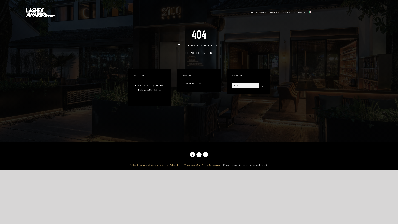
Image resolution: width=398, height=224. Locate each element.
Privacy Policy (230, 165)
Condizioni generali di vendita (253, 165)
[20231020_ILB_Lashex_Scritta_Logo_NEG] (41, 7)
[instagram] (136, 97)
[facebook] (141, 97)
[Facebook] (199, 154)
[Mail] (205, 154)
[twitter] (147, 97)
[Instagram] (192, 154)
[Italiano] (311, 12)
